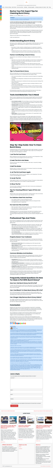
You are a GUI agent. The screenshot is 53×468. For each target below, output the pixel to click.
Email (11, 394)
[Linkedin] (15, 323)
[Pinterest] (17, 323)
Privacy (42, 466)
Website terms (45, 466)
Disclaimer (49, 466)
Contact (20, 448)
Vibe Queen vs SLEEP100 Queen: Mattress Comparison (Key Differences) (44, 427)
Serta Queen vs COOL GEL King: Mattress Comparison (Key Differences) (8, 427)
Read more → (3, 442)
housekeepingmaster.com (8, 466)
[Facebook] (10, 323)
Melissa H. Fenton (26, 15)
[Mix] (20, 323)
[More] (25, 323)
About (20, 446)
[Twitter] (12, 323)
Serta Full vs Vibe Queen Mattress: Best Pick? (24, 426)
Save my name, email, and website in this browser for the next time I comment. (26, 403)
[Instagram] (23, 323)
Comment (12, 377)
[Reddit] (14, 323)
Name (11, 390)
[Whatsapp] (22, 323)
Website (11, 398)
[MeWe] (19, 323)
